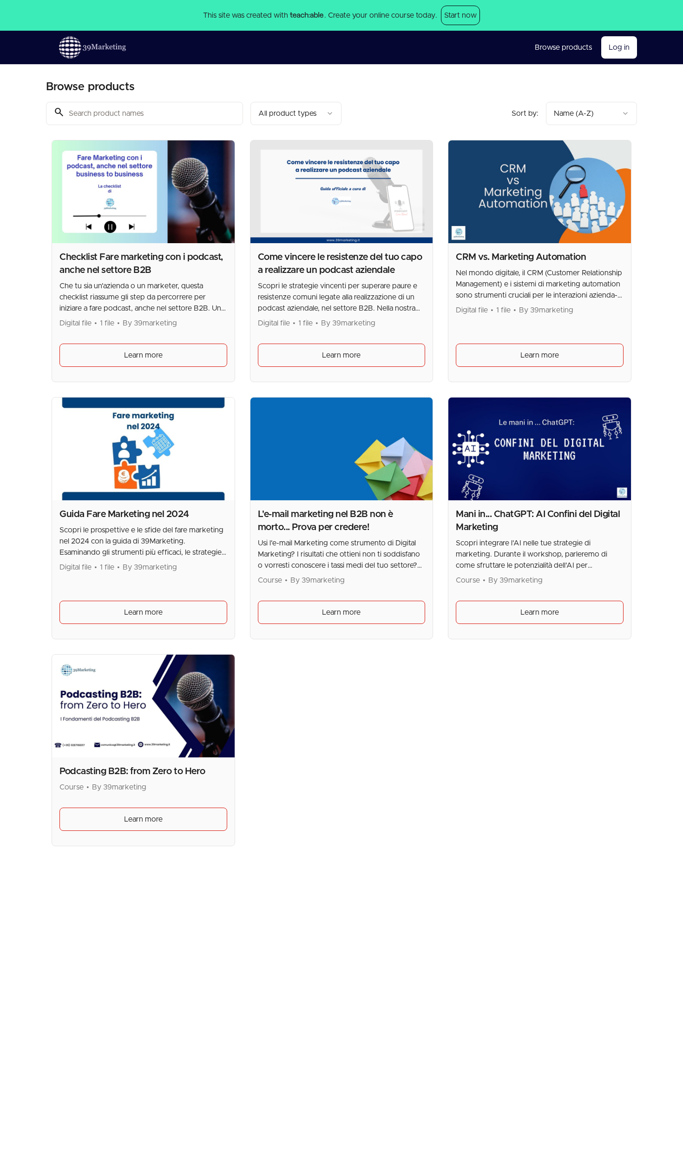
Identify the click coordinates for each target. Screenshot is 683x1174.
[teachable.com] (306, 15)
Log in (619, 47)
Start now (460, 15)
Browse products (563, 47)
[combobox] (296, 113)
